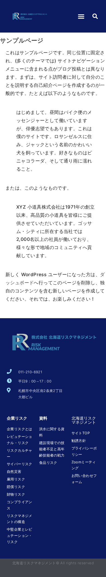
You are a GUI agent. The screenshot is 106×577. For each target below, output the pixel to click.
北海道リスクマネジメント (83, 420)
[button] (81, 16)
